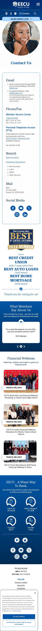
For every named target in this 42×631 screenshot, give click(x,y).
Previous (18, 346)
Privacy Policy (16, 611)
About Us (21, 585)
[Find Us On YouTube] (21, 208)
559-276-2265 (11, 139)
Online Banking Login (19, 19)
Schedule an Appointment (15, 162)
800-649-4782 (24, 139)
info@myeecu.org (16, 93)
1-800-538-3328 (12, 118)
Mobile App (13, 88)
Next (24, 346)
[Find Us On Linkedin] (25, 214)
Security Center (21, 582)
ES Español (24, 13)
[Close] (35, 593)
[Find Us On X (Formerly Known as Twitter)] (29, 208)
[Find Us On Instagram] (16, 214)
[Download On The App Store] (25, 540)
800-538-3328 (22, 568)
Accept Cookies (19, 616)
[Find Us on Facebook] (13, 208)
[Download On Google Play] (16, 540)
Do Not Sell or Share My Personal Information (19, 623)
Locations (21, 588)
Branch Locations (12, 158)
